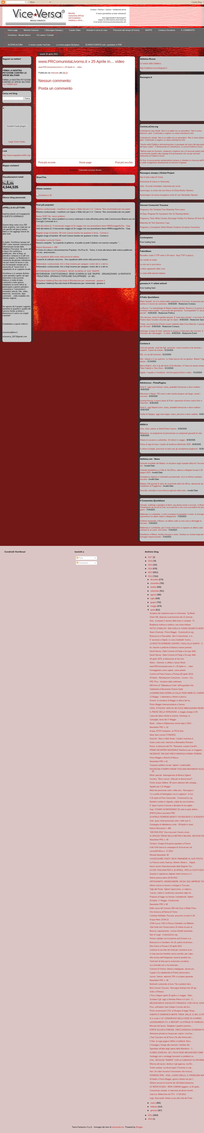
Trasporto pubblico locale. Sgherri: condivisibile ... (171, 765)
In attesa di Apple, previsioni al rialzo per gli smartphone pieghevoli (169, 449)
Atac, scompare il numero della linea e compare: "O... (173, 621)
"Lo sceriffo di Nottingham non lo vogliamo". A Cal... (172, 794)
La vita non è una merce (150, 264)
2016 (150, 561)
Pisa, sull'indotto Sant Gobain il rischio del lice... (170, 1007)
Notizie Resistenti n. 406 (160, 828)
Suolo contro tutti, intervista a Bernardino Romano (171, 742)
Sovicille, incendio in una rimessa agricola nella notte (163, 490)
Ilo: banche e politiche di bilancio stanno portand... (171, 647)
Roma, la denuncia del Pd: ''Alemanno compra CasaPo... (174, 746)
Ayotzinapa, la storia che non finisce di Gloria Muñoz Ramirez (166, 190)
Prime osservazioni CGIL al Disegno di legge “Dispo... (173, 1011)
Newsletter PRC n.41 (159, 761)
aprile (153, 610)
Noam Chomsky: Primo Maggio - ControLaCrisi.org (171, 632)
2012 (150, 576)
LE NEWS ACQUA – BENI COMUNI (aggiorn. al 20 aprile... (175, 1087)
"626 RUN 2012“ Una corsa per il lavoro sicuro (169, 832)
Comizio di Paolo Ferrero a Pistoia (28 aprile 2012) (171, 674)
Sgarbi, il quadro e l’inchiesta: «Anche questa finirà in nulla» (166, 372)
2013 (150, 572)
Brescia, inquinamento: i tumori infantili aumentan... (172, 931)
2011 (150, 1115)
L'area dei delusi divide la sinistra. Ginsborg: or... (171, 716)
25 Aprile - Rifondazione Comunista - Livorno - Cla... (172, 678)
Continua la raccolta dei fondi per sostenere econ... (172, 950)
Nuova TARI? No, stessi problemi (50, 216)
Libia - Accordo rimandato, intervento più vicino (160, 186)
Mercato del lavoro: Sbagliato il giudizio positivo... (171, 1026)
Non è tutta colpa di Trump (151, 177)
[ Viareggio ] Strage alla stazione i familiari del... (170, 1045)
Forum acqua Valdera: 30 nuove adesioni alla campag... (174, 783)
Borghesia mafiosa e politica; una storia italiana (170, 625)
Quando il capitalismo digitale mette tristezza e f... (171, 874)
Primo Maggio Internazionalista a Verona (167, 704)
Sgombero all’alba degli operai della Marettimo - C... (172, 1049)
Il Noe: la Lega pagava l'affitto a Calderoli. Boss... (171, 1041)
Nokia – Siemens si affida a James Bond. (168, 662)
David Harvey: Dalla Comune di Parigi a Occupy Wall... (173, 651)
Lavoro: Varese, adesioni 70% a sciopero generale (171, 976)
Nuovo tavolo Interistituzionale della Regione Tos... (172, 866)
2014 (150, 568)
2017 (150, 557)
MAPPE (148, 30)
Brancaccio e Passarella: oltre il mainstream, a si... (172, 636)
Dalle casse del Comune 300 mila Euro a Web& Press (173, 908)
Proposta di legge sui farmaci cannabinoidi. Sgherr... (172, 897)
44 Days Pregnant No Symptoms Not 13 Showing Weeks (164, 214)
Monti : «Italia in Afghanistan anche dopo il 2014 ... (172, 723)
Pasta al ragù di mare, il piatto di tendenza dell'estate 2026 (165, 444)
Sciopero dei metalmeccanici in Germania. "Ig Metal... (173, 613)
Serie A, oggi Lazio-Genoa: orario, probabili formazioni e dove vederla (170, 387)
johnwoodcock (118, 1127)
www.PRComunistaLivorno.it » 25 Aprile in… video (60, 67)
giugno (153, 602)
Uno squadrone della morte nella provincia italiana (57, 257)
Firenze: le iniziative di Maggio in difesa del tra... (171, 700)
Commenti (83, 563)
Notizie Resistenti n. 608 (46, 247)
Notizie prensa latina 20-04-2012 (163, 878)
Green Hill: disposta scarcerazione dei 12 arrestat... (172, 617)
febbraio (154, 1107)
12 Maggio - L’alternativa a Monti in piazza (168, 697)
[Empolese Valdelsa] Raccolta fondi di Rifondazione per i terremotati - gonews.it (70, 280)
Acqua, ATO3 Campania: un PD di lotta (166, 731)
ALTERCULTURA (15, 45)
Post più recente (47, 162)
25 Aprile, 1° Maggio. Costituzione (164, 900)
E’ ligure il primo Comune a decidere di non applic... (172, 805)
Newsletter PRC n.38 (159, 904)
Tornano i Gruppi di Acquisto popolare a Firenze (170, 843)
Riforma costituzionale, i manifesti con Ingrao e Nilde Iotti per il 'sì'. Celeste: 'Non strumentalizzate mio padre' (83, 209)
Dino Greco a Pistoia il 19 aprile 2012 (166, 946)
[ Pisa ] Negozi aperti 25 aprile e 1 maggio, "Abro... (172, 995)
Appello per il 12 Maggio (160, 786)
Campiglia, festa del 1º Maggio (163, 719)
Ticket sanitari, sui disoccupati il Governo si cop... (171, 1068)
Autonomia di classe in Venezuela (154, 182)
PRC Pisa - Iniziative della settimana (165, 682)
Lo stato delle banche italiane (152, 273)
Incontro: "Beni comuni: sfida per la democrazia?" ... (172, 779)
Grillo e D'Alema (157, 992)
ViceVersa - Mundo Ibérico (19, 35)
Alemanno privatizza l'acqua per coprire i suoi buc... (172, 1033)
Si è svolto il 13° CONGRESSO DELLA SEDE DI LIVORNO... (176, 1018)
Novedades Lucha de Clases (48, 240)
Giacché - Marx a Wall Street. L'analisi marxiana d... (172, 738)
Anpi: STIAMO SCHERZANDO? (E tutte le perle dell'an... (174, 809)
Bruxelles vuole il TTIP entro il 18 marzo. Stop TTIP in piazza (166, 255)
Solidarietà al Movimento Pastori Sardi (166, 689)
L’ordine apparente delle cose (152, 269)
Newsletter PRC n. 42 (159, 727)
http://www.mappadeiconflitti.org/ (17, 155)
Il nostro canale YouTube (39, 45)
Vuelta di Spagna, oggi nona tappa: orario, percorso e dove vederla (169, 414)
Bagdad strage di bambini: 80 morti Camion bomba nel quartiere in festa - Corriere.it (72, 233)
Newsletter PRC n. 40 (159, 840)
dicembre (154, 579)
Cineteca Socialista (166, 30)
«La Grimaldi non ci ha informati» (164, 965)
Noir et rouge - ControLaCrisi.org (163, 935)
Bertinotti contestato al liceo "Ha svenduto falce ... (171, 984)
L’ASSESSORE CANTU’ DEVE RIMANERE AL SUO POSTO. (176, 859)
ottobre (153, 587)
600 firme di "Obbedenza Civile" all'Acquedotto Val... (172, 685)
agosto (153, 595)
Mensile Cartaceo (31, 30)
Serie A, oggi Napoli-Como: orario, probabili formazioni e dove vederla (170, 407)
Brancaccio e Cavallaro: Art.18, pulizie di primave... (172, 942)
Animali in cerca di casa (96, 30)
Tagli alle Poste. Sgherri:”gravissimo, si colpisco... (171, 889)
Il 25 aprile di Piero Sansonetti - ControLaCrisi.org (171, 798)
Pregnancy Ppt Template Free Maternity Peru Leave (162, 209)
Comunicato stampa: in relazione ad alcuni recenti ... (172, 1090)
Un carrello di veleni (148, 260)
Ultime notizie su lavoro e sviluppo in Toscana (169, 885)
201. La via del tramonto (150, 354)
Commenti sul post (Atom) (90, 170)
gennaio (154, 1110)
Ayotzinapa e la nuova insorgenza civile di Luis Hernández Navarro (169, 195)
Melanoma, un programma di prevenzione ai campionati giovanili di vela (171, 433)
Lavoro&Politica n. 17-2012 (161, 851)
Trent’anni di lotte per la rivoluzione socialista (169, 961)
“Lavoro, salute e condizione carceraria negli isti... (171, 893)
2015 (150, 565)
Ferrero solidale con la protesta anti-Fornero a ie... (171, 938)
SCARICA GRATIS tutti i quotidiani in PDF (103, 45)
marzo (153, 1103)
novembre (154, 583)
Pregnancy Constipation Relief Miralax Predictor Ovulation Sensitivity (170, 227)
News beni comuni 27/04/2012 (163, 735)
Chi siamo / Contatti (45, 35)
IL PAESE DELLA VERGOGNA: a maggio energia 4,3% (174, 712)
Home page (13, 30)
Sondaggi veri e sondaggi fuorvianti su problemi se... (172, 1056)
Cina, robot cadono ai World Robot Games (158, 429)
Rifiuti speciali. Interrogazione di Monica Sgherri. (170, 775)
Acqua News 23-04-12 (159, 919)
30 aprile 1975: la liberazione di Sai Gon (167, 659)
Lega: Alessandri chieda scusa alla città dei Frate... (172, 1098)
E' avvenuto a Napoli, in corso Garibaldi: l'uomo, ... (171, 640)
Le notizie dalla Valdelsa (150, 63)
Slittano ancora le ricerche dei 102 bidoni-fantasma (171, 1083)
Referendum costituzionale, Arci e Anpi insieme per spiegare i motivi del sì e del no (72, 264)
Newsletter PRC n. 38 (159, 980)
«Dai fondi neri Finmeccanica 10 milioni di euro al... (172, 927)
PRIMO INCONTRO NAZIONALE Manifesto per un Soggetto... (177, 750)
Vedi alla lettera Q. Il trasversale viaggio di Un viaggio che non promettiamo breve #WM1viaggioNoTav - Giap (83, 226)
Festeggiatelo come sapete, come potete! (168, 670)
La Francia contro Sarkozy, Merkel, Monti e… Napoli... (173, 862)
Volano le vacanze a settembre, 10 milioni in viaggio (162, 440)
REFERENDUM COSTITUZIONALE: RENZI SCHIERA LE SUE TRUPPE (67, 271)
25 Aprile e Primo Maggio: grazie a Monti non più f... (172, 1079)
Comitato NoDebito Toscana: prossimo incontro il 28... (173, 916)
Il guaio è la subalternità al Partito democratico (170, 973)
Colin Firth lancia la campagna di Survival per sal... (172, 847)
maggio (153, 606)
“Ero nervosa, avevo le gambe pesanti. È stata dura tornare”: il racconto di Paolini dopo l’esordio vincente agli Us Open (172, 318)
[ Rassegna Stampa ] (54, 30)
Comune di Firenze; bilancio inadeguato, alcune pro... (173, 969)
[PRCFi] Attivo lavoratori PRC (162, 813)
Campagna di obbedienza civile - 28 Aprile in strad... (172, 824)
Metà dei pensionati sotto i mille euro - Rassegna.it (172, 790)
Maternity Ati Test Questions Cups (155, 223)
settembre (155, 591)
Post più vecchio (124, 162)
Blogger (139, 1127)
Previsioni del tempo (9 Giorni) (126, 30)
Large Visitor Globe (16, 142)
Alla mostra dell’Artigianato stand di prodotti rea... (171, 957)
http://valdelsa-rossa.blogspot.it (153, 68)
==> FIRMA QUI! (10, 84)
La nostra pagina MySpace (67, 45)
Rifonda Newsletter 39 (159, 855)
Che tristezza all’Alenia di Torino (163, 912)
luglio (152, 598)
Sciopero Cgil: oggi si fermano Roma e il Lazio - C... (172, 999)
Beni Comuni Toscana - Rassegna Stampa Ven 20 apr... (174, 988)
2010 (150, 1119)
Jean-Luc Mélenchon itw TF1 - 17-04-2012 (168, 1094)
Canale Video (74, 30)
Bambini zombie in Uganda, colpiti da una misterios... (173, 802)
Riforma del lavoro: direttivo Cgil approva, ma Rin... (172, 1064)
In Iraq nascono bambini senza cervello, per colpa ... (172, 954)
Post (80, 558)
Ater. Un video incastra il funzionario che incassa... (172, 1071)
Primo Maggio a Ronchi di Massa (164, 758)
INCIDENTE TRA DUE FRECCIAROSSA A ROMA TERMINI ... (177, 754)
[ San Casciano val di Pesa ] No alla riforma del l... (172, 1037)
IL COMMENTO (188, 30)
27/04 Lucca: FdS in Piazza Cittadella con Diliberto (172, 923)
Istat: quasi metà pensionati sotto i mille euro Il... (171, 821)
